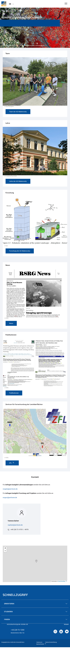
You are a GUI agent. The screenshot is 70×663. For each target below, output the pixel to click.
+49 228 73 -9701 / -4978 (19, 529)
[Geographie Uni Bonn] (3, 3)
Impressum (39, 642)
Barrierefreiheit (40, 644)
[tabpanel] (35, 28)
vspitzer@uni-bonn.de (15, 525)
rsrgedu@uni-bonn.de (10, 489)
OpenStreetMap (61, 581)
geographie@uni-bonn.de (17, 624)
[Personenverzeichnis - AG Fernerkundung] (35, 83)
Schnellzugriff (15, 595)
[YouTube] (61, 632)
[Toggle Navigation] (66, 4)
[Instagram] (55, 632)
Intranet (66, 624)
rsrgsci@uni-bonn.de (10, 497)
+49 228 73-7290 (17, 630)
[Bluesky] (67, 632)
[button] (36, 561)
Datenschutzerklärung (51, 642)
